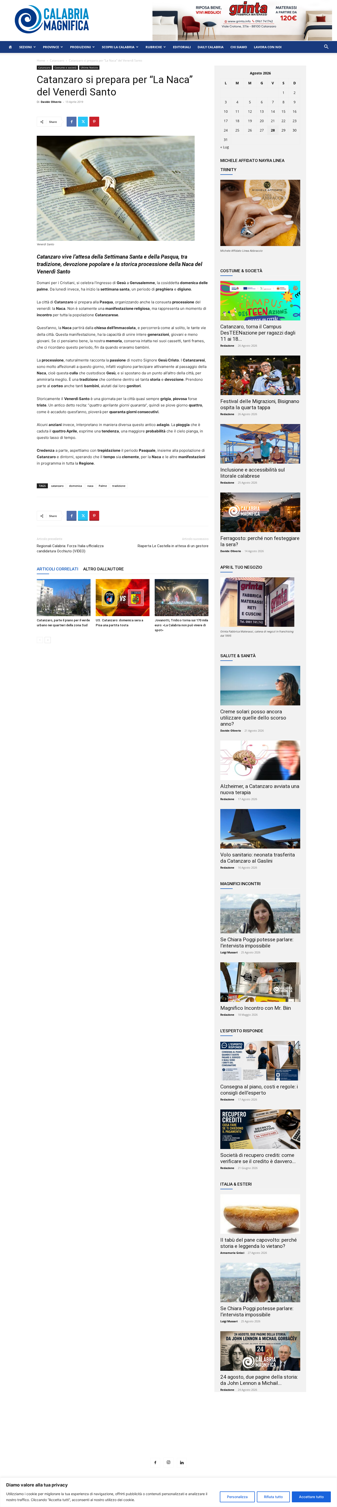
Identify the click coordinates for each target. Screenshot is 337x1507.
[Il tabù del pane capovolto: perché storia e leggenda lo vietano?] (260, 1214)
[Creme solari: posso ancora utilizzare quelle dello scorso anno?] (260, 685)
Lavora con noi (267, 47)
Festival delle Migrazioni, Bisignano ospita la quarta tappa (259, 404)
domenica (75, 486)
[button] (326, 47)
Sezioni (25, 47)
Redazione (227, 345)
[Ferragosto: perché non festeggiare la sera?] (260, 512)
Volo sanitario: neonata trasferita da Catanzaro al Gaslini (257, 858)
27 (262, 130)
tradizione (118, 486)
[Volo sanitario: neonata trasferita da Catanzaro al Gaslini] (260, 829)
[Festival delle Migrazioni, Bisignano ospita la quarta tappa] (260, 375)
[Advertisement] (168, 1434)
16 (295, 111)
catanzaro (57, 486)
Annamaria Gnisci (232, 1253)
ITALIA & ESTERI (236, 1184)
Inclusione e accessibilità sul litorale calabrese (252, 473)
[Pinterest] (94, 122)
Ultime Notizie (89, 67)
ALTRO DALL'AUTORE (103, 568)
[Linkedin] (182, 1463)
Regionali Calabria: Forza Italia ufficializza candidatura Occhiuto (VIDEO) (70, 548)
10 (226, 111)
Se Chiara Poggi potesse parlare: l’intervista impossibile (256, 943)
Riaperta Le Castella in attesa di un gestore (173, 546)
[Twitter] (83, 122)
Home (41, 60)
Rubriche (154, 47)
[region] (168, 1492)
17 (226, 120)
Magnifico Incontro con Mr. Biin (255, 1008)
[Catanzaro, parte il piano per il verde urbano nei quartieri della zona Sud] (64, 597)
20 (262, 120)
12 (250, 111)
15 (283, 111)
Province (51, 47)
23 (295, 120)
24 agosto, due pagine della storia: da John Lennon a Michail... (259, 1380)
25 (237, 130)
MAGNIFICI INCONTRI (240, 883)
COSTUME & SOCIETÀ (241, 270)
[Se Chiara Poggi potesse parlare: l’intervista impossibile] (260, 913)
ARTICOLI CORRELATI (57, 568)
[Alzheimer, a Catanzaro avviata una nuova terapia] (260, 760)
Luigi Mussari (229, 952)
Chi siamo (238, 47)
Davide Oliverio (51, 102)
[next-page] (48, 640)
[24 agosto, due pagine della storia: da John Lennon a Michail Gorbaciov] (260, 1351)
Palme (103, 486)
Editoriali (182, 47)
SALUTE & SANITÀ (238, 655)
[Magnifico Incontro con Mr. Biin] (260, 982)
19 (250, 120)
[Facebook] (71, 122)
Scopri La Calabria (118, 47)
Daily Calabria (211, 47)
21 (273, 120)
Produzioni (80, 47)
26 (250, 130)
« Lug (224, 147)
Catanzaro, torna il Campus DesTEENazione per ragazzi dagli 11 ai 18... (257, 333)
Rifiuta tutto (273, 1497)
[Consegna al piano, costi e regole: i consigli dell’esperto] (260, 1060)
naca (90, 486)
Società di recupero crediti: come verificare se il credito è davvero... (258, 1158)
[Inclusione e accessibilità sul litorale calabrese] (260, 444)
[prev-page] (40, 640)
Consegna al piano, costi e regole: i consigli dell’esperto (259, 1090)
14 (273, 111)
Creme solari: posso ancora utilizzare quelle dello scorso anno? (253, 718)
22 (283, 120)
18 (237, 120)
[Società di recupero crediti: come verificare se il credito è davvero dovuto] (260, 1129)
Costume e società (65, 67)
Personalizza (237, 1497)
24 (226, 130)
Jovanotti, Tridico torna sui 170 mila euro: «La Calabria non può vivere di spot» (181, 625)
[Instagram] (168, 1462)
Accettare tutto (311, 1497)
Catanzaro (57, 60)
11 (237, 111)
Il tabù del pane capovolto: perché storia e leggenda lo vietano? (258, 1243)
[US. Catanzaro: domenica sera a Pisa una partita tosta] (123, 597)
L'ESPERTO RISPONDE (241, 1030)
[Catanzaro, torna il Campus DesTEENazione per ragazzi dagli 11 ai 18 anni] (260, 300)
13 (262, 111)
